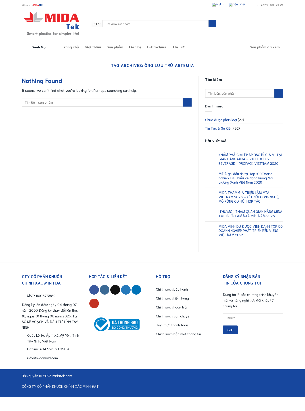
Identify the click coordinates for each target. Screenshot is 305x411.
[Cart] (281, 24)
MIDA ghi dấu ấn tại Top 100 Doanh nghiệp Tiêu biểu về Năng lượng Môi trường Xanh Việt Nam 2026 (246, 177)
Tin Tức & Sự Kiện (218, 128)
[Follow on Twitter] (126, 290)
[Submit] (212, 24)
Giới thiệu (93, 46)
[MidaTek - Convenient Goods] (53, 24)
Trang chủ (70, 46)
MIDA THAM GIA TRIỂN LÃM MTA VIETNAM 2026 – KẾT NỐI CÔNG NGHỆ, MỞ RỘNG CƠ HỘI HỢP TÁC (249, 196)
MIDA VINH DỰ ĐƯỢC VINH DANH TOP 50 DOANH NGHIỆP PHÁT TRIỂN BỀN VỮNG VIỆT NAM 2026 (251, 230)
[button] (32, 5)
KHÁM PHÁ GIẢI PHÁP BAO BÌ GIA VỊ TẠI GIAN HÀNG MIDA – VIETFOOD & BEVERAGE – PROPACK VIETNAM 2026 (250, 158)
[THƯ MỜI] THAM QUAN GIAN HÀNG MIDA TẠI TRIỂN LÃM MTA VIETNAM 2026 (250, 213)
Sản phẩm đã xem (265, 46)
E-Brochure (157, 46)
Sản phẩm (115, 46)
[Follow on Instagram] (104, 290)
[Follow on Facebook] (94, 290)
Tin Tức (178, 46)
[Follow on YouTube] (94, 303)
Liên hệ (135, 46)
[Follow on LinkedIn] (136, 290)
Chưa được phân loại (221, 119)
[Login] (271, 24)
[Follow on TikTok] (115, 290)
